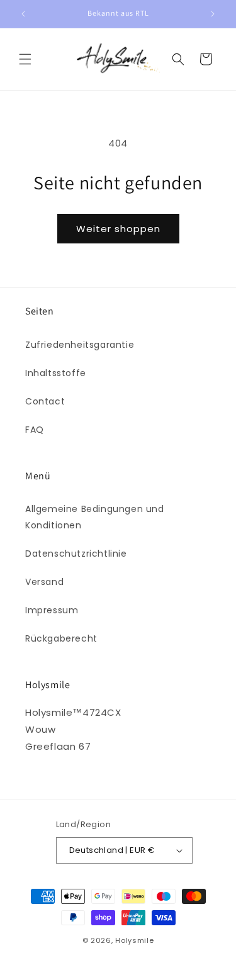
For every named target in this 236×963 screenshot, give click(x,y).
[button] (25, 59)
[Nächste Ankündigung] (213, 14)
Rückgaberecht (61, 638)
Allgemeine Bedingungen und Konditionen (94, 517)
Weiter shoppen (118, 228)
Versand (44, 582)
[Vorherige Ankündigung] (23, 14)
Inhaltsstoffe (55, 373)
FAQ (34, 429)
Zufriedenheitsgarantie (79, 344)
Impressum (51, 610)
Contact (45, 401)
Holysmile (134, 940)
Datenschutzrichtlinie (76, 553)
